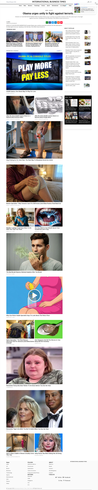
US (7, 466)
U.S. (29, 484)
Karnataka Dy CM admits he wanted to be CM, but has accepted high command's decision (52, 45)
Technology (36, 5)
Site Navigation (52, 470)
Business (30, 5)
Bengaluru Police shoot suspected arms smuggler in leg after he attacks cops (74, 51)
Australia (30, 476)
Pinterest (67, 480)
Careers (51, 468)
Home (20, 5)
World (7, 468)
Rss (61, 480)
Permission (30, 466)
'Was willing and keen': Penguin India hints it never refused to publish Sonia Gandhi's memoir (73, 32)
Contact (51, 472)
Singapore (30, 480)
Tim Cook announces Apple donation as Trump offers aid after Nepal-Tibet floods (73, 72)
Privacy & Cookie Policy (33, 472)
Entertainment (55, 5)
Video (70, 5)
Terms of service (32, 470)
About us (51, 464)
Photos (8, 481)
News (25, 5)
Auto (7, 479)
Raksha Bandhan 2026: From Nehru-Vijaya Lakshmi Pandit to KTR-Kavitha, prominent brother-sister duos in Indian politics (71, 123)
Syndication (30, 468)
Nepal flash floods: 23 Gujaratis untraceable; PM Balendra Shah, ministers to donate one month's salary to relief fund (14, 45)
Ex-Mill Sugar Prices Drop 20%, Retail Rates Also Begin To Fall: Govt (73, 38)
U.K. (29, 482)
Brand (50, 466)
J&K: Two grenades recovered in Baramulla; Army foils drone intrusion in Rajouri (73, 57)
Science (43, 5)
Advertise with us (32, 464)
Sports (48, 5)
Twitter (59, 477)
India (7, 464)
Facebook (67, 477)
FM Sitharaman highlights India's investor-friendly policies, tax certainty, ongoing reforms (34, 45)
